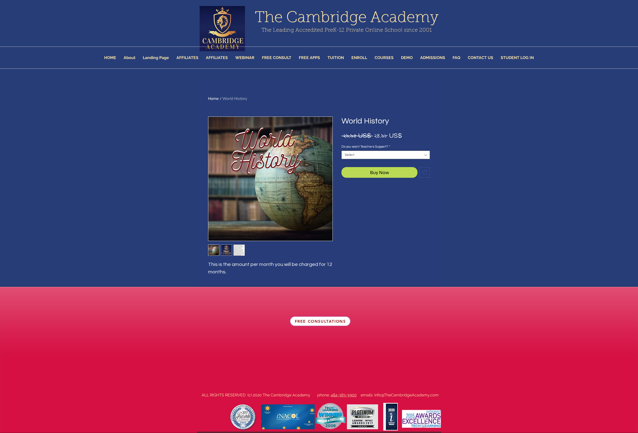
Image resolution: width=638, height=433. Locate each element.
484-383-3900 (344, 395)
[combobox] (385, 155)
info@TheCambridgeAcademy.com (406, 395)
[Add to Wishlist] (424, 172)
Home (213, 98)
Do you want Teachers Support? (365, 146)
